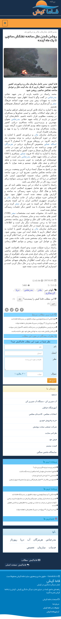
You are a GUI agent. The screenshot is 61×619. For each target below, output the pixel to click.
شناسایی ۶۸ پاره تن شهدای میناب (44, 475)
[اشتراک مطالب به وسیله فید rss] (7, 309)
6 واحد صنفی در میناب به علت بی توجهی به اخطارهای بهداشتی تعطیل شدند (31, 504)
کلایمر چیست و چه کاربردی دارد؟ (44, 467)
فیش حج (53, 439)
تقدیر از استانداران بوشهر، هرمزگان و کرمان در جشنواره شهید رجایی (31, 498)
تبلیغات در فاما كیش (51, 608)
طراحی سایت (51, 433)
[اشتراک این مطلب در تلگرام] (12, 309)
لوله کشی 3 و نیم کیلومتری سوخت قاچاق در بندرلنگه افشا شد (33, 319)
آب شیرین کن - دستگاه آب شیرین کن (41, 401)
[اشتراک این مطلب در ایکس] (17, 309)
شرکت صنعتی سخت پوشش (45, 427)
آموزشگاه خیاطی (49, 407)
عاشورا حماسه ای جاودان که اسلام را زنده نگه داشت (37, 471)
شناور (46, 144)
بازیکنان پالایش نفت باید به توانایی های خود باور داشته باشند (33, 331)
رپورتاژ (13, 539)
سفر (54, 103)
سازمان (41, 547)
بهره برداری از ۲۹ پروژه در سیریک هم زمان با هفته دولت (35, 323)
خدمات (52, 547)
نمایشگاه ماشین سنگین (47, 452)
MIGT (54, 395)
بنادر (36, 135)
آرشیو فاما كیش (53, 612)
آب (28, 539)
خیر (53, 304)
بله (20, 299)
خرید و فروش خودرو (48, 420)
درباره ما (56, 604)
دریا (17, 290)
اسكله (53, 144)
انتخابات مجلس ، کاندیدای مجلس (43, 414)
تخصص (30, 547)
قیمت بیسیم (51, 446)
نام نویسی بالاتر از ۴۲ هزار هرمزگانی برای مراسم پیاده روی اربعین (32, 479)
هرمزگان (9, 144)
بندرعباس (52, 97)
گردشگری (50, 293)
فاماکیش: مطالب (29, 560)
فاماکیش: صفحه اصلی (16, 565)
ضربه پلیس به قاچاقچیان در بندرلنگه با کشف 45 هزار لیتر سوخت (32, 327)
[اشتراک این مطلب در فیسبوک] (22, 309)
